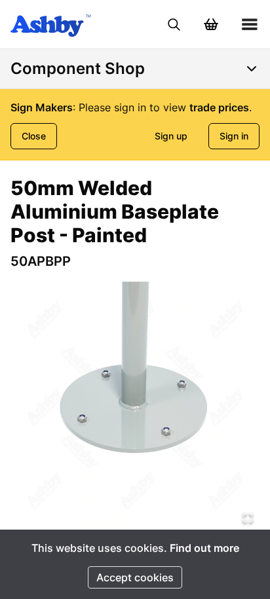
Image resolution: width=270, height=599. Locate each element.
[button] (135, 405)
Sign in (234, 135)
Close (34, 135)
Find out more (204, 547)
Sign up (171, 135)
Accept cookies (135, 577)
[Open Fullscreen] (248, 518)
